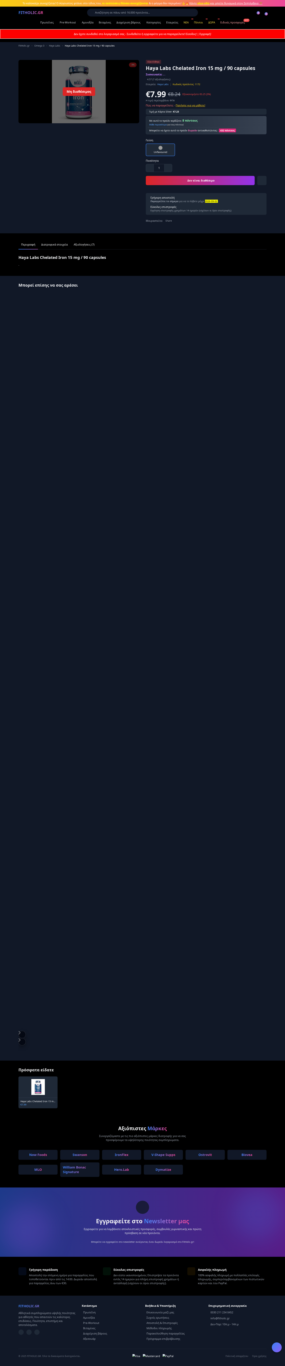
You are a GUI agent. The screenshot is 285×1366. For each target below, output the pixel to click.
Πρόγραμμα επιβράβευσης (163, 1339)
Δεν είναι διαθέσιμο (201, 180)
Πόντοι (198, 22)
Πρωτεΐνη (89, 1312)
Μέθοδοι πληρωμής (159, 1328)
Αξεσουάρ (89, 1339)
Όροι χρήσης (259, 1356)
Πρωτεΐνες (47, 22)
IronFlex (121, 1154)
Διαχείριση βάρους (128, 22)
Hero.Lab (121, 1169)
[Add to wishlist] (262, 180)
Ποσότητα (152, 161)
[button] (22, 1034)
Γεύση (149, 140)
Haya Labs (54, 45)
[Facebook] (21, 1332)
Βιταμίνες (105, 22)
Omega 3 (39, 45)
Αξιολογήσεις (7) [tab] (84, 244)
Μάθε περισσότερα (158, 124)
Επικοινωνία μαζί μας (160, 1312)
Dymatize (163, 1169)
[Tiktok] (37, 1332)
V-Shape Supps (163, 1154)
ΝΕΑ (186, 22)
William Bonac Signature (74, 1169)
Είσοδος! (191, 34)
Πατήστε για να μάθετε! (190, 105)
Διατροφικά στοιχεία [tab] (54, 244)
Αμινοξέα (88, 22)
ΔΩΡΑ (211, 22)
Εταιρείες (172, 22)
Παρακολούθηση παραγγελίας (165, 1333)
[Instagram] (29, 1332)
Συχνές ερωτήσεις (157, 1317)
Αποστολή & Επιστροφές (162, 1323)
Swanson (80, 1154)
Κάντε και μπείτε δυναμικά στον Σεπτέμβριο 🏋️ (226, 3)
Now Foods (38, 1154)
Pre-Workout (68, 22)
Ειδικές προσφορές (232, 22)
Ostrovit (205, 1154)
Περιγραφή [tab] (28, 244)
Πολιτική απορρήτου (236, 1356)
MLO (38, 1169)
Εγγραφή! (205, 34)
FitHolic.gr (24, 45)
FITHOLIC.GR (30, 12)
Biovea (246, 1154)
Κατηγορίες (153, 22)
